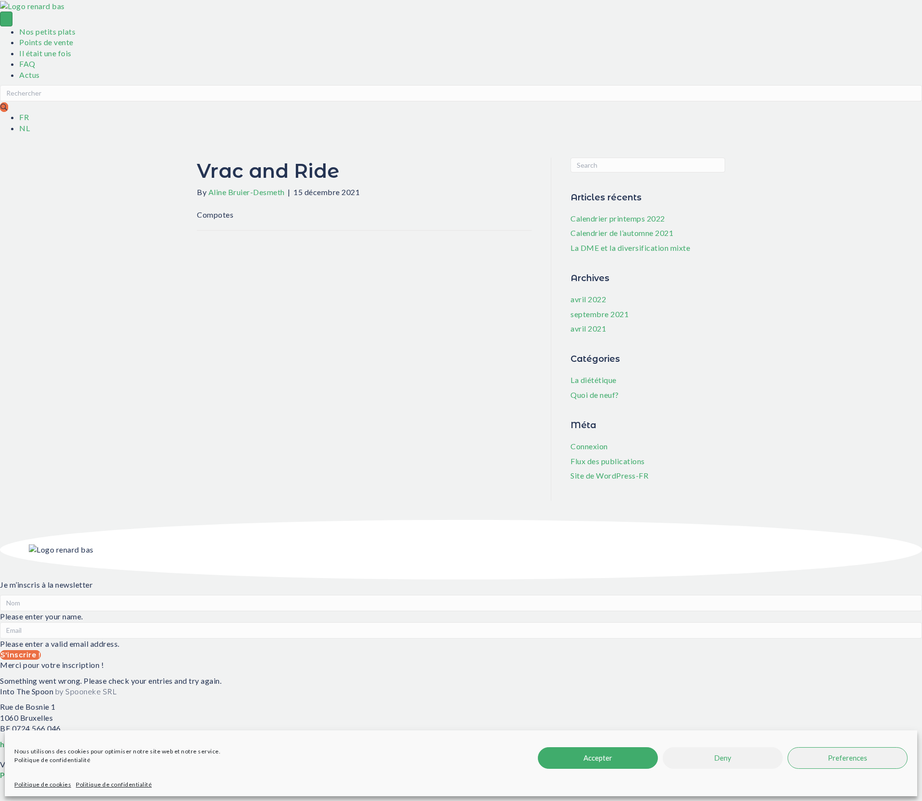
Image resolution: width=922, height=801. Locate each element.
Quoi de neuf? (594, 394)
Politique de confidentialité (52, 760)
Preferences (847, 757)
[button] (4, 107)
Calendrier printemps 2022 (617, 218)
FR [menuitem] (24, 117)
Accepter (597, 757)
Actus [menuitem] (29, 74)
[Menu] (6, 19)
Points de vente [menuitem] (46, 42)
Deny (722, 757)
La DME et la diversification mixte (630, 247)
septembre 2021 (599, 314)
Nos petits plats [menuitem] (47, 31)
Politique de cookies (42, 784)
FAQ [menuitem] (27, 63)
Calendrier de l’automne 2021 (621, 232)
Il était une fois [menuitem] (45, 53)
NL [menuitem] (24, 128)
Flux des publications (607, 461)
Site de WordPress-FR (609, 475)
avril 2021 (588, 328)
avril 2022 (588, 299)
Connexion (589, 446)
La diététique (593, 379)
